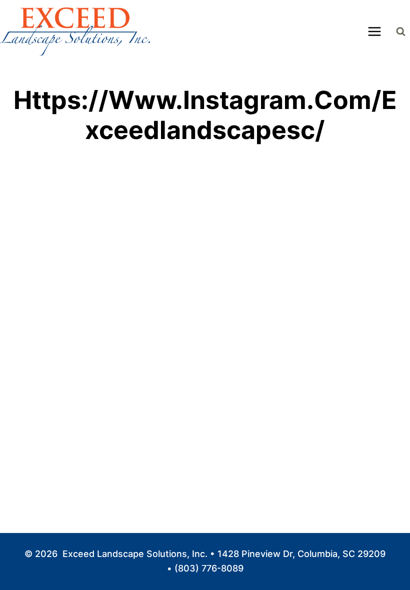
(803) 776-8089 (209, 568)
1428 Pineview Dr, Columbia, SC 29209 (302, 553)
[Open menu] (374, 32)
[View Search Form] (400, 31)
